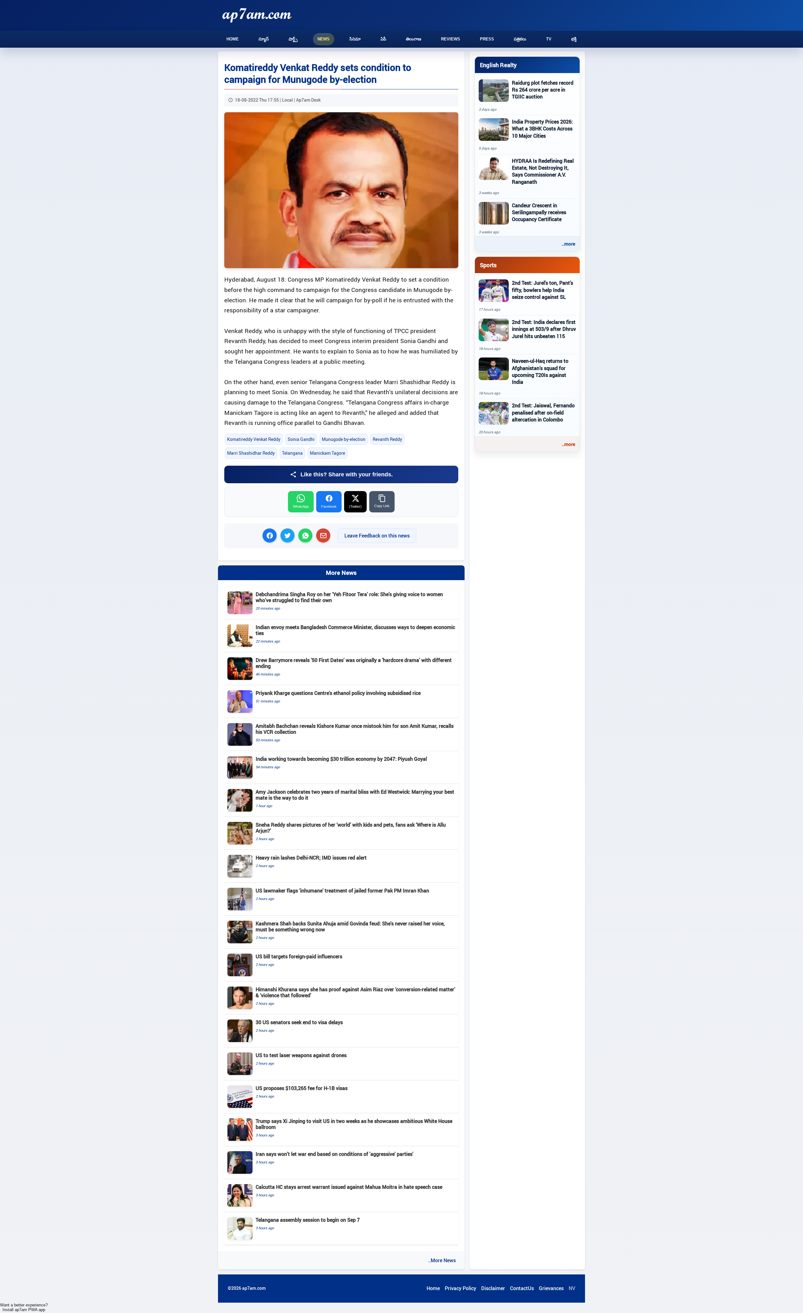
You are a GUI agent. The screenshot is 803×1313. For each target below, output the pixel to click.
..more (568, 244)
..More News (442, 1260)
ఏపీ (383, 39)
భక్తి (574, 39)
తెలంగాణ (413, 39)
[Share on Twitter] (287, 535)
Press (487, 39)
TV (548, 39)
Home (232, 39)
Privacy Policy (460, 1288)
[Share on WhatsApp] (305, 535)
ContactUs (522, 1288)
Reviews (450, 39)
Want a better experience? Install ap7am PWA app (24, 1307)
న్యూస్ (263, 39)
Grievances (551, 1288)
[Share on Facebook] (270, 535)
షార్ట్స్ (293, 39)
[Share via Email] (323, 535)
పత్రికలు (520, 39)
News (323, 39)
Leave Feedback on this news (377, 535)
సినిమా (355, 39)
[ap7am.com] (256, 15)
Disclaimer (493, 1288)
